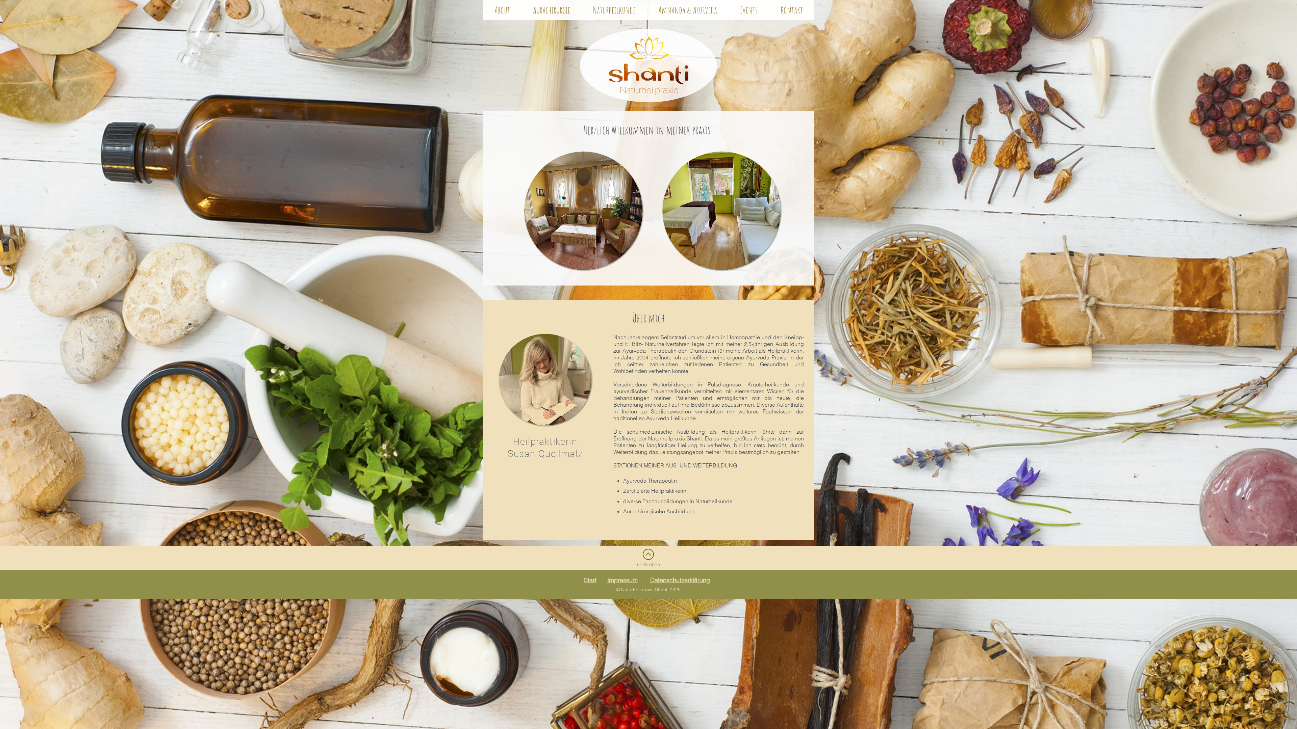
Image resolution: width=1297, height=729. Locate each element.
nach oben (648, 565)
